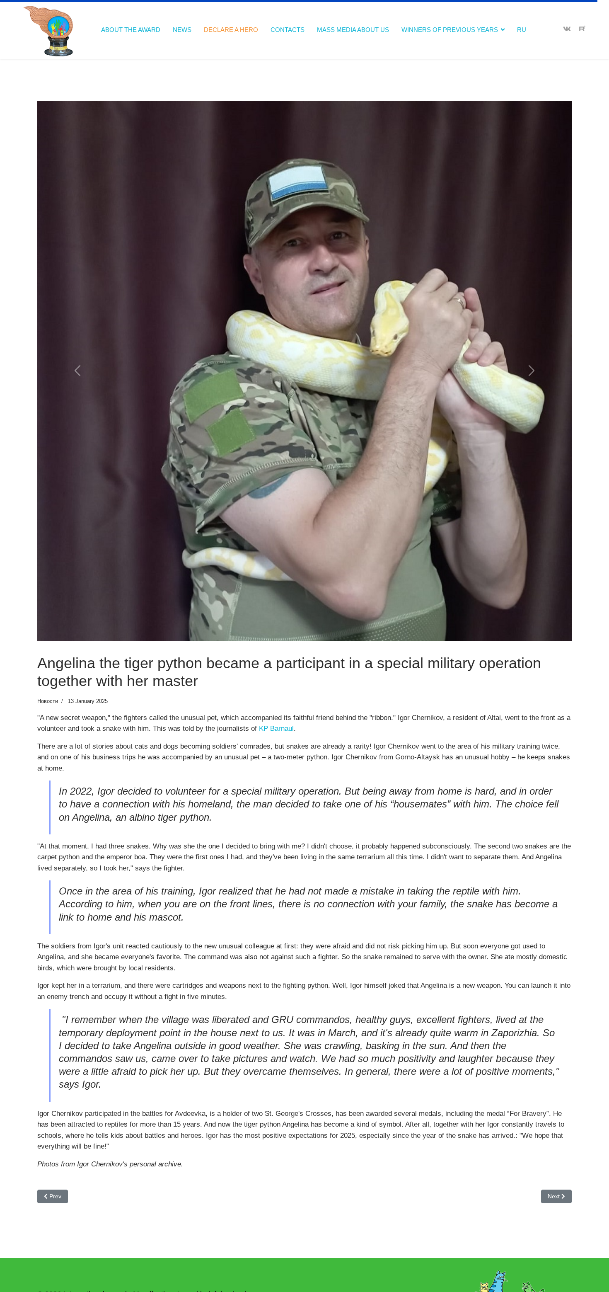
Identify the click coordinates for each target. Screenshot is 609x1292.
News (182, 29)
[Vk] (567, 29)
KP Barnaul (276, 887)
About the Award (130, 29)
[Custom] (582, 29)
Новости (47, 860)
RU (521, 29)
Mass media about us (353, 29)
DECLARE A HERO (231, 29)
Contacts (287, 29)
